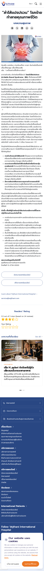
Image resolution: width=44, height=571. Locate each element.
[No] (41, 533)
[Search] (36, 4)
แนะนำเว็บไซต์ (6, 497)
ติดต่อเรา (4, 494)
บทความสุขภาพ (13, 364)
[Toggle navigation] (41, 3)
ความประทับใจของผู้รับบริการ (11, 440)
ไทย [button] (30, 4)
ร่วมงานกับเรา (6, 501)
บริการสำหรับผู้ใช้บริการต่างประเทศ (13, 516)
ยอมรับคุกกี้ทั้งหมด (30, 564)
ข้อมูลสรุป (4, 430)
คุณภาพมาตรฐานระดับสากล (11, 436)
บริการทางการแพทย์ (8, 452)
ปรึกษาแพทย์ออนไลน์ (22, 283)
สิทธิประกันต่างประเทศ (9, 513)
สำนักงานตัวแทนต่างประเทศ (11, 433)
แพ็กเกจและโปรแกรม (8, 455)
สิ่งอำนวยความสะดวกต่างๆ (11, 458)
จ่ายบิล (3, 482)
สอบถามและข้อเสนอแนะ (9, 491)
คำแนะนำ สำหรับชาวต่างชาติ (11, 461)
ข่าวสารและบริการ (7, 443)
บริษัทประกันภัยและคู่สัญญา (11, 464)
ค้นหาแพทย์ (5, 476)
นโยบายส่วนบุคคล (13, 564)
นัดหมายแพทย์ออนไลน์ (22, 275)
